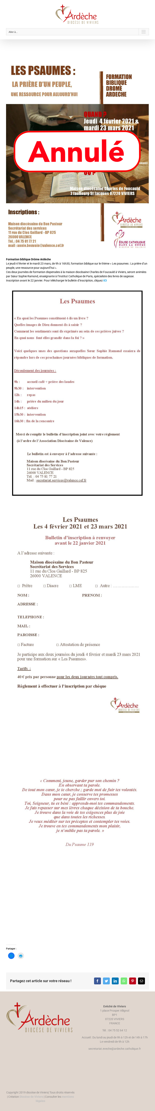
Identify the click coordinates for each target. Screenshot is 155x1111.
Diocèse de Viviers (31, 1096)
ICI (105, 280)
